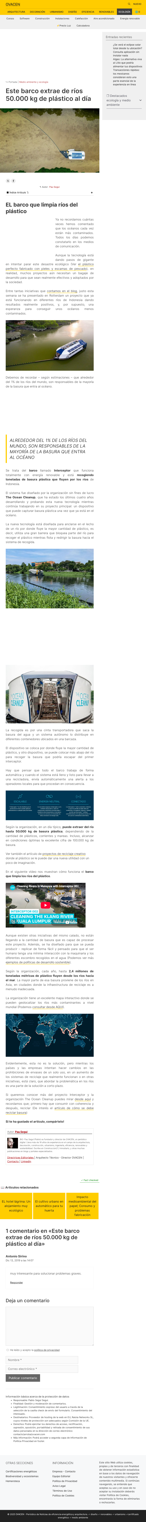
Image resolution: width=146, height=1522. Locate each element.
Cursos (10, 18)
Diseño (72, 11)
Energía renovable (130, 18)
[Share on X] (8, 181)
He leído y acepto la (35, 1350)
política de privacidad (47, 1350)
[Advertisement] (49, 52)
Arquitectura (16, 11)
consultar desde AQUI (47, 1007)
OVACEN (13, 4)
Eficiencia (88, 11)
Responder (16, 1282)
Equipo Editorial (61, 1476)
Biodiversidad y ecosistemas (22, 1476)
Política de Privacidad (64, 1481)
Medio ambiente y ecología (33, 82)
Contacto (13, 1161)
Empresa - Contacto (63, 1471)
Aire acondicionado (104, 18)
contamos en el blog (62, 291)
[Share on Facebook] (13, 181)
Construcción (42, 18)
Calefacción (81, 18)
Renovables (106, 11)
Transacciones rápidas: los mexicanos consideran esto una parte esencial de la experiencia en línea (126, 77)
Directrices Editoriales (20, 1157)
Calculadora (83, 25)
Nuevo (137, 4)
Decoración (37, 11)
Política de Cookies (63, 1495)
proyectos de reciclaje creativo (64, 854)
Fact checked (90, 1180)
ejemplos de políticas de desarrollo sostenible (38, 962)
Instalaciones (62, 18)
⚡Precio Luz (64, 25)
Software (25, 18)
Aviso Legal (59, 1486)
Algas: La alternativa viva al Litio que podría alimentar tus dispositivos (127, 63)
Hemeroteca (13, 1481)
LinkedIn (26, 1161)
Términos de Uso (62, 1490)
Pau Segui (54, 187)
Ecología (124, 11)
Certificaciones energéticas (21, 1471)
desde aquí (83, 1099)
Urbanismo (56, 11)
